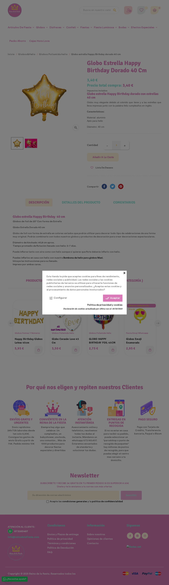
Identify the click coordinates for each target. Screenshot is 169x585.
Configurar (58, 298)
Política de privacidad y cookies (104, 305)
